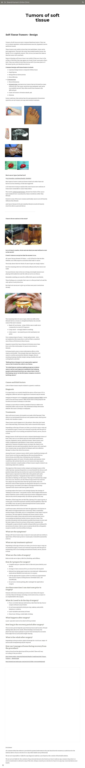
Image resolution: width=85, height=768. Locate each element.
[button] (2, 2)
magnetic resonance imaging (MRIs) (32, 397)
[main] (42, 17)
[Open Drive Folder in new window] (77, 669)
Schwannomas (11, 79)
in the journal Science (19, 192)
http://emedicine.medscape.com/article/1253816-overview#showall (25, 661)
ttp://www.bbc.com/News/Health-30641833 (18, 178)
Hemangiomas (13, 84)
